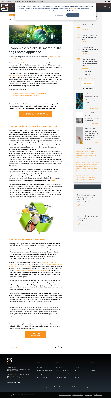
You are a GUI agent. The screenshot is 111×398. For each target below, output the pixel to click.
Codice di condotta (77, 395)
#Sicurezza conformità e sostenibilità (85, 177)
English (93, 370)
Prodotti (39, 367)
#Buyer (87, 151)
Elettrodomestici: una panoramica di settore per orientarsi (92, 118)
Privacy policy (88, 395)
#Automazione (79, 151)
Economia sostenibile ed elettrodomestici (25, 96)
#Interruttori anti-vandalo (90, 160)
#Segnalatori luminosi (81, 173)
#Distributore (89, 153)
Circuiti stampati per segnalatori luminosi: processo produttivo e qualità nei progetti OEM (91, 101)
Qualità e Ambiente (62, 370)
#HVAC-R (85, 158)
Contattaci (83, 206)
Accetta (73, 15)
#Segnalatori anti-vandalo (92, 170)
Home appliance (14, 75)
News (57, 381)
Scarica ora (87, 83)
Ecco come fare (84, 225)
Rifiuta (87, 15)
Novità (77, 367)
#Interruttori (79, 160)
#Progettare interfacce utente (90, 164)
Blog (76, 370)
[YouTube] (109, 1)
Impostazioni (59, 15)
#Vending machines (88, 179)
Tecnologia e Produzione (63, 374)
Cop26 (52, 180)
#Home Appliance (93, 158)
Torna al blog (13, 347)
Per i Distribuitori (42, 377)
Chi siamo (59, 367)
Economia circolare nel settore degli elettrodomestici (29, 94)
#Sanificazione (80, 170)
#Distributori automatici (82, 155)
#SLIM (95, 168)
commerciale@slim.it (85, 387)
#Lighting (78, 162)
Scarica (84, 29)
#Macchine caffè (86, 162)
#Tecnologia (79, 179)
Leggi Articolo (94, 108)
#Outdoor (78, 164)
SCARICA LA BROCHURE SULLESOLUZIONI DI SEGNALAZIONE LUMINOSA (35, 114)
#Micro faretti (95, 162)
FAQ (76, 374)
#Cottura (92, 151)
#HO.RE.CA (78, 158)
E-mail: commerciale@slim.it (15, 378)
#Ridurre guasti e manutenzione (84, 168)
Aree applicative (61, 377)
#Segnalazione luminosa (82, 175)
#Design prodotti (80, 153)
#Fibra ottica (92, 155)
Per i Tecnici (40, 381)
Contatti (77, 377)
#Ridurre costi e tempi (89, 166)
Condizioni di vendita (65, 395)
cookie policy (73, 8)
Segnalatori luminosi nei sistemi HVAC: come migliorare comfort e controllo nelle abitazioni (92, 135)
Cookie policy (98, 395)
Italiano (93, 367)
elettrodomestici (26, 63)
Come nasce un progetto (44, 370)
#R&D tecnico (79, 166)
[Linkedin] (106, 1)
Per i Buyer (40, 374)
